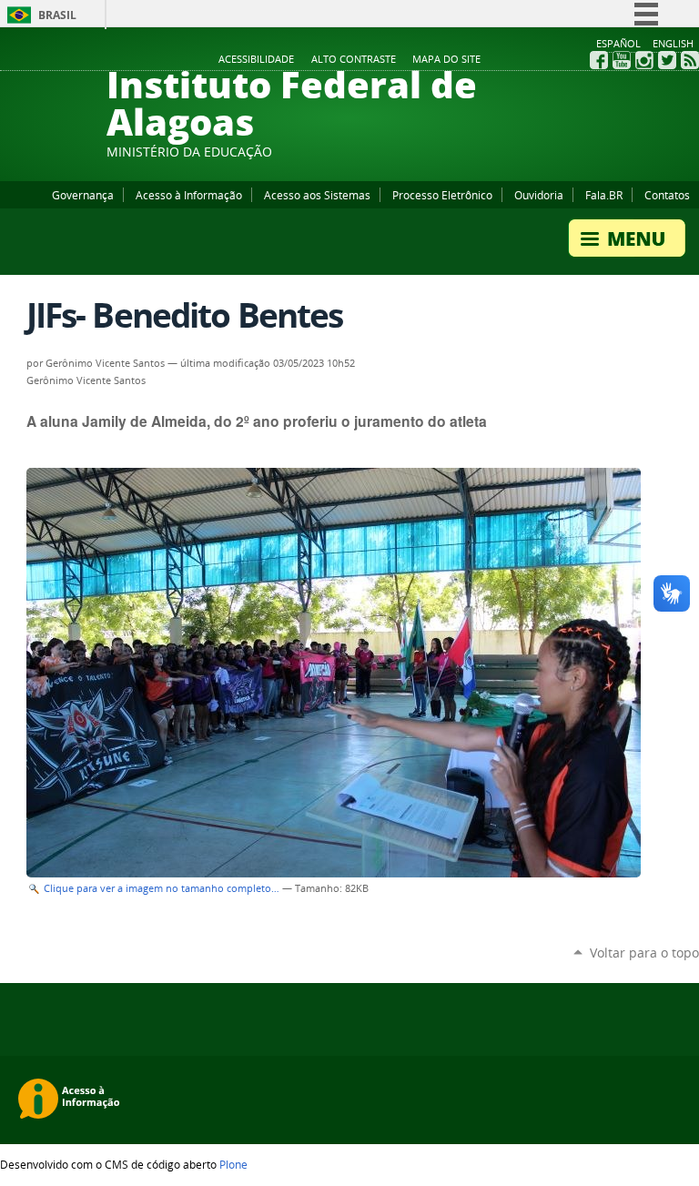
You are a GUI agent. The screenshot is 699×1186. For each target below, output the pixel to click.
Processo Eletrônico (442, 195)
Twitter (667, 60)
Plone (233, 1164)
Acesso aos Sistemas (317, 195)
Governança (83, 195)
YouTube (622, 60)
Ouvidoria (538, 195)
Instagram (644, 60)
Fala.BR (604, 195)
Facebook (599, 60)
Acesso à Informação (189, 195)
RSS (690, 60)
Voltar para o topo (644, 952)
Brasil (57, 15)
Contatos (667, 195)
